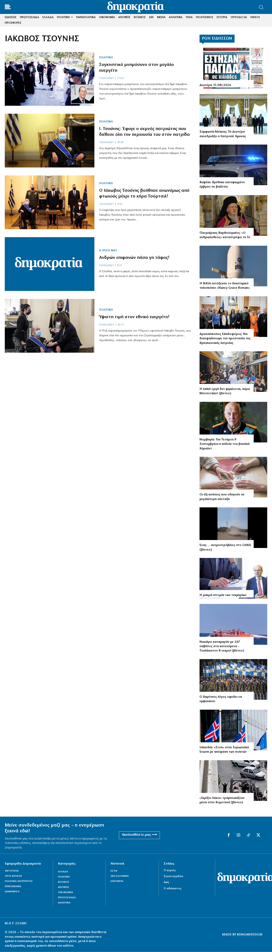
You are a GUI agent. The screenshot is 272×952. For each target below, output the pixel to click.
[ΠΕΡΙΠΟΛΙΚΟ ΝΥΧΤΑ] (233, 165)
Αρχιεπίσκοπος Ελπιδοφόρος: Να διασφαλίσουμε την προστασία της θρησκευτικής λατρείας (225, 339)
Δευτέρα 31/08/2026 (215, 85)
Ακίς (166, 882)
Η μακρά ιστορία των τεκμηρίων (223, 595)
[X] (258, 835)
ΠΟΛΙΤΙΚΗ (106, 57)
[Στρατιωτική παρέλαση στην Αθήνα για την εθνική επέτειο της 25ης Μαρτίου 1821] (233, 679)
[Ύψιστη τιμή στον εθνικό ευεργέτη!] (49, 326)
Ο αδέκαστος (172, 888)
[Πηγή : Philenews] (233, 624)
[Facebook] (229, 835)
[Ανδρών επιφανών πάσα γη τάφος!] (49, 264)
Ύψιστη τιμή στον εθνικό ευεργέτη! (134, 317)
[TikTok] (248, 835)
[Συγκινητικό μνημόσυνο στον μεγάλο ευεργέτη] (49, 79)
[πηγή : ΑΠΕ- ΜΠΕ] (233, 266)
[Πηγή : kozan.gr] (233, 371)
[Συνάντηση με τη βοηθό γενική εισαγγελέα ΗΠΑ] (233, 316)
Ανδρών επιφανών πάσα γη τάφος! (134, 257)
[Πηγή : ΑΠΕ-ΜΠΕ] (233, 114)
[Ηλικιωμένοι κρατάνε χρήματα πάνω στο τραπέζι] (233, 477)
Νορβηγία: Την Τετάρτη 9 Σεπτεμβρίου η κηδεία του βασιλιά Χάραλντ (224, 444)
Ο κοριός (170, 870)
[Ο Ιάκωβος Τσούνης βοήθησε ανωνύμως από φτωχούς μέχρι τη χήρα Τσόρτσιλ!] (49, 202)
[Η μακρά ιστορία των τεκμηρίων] (233, 578)
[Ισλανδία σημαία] (233, 730)
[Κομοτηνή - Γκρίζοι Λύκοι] (233, 780)
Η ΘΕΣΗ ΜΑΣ (108, 250)
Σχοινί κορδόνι (173, 876)
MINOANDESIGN (249, 934)
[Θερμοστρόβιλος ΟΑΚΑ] (233, 527)
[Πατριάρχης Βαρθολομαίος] (233, 215)
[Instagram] (239, 835)
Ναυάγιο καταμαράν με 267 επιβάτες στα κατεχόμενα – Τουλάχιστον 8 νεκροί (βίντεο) (222, 646)
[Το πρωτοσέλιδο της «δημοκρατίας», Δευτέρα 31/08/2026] (233, 68)
